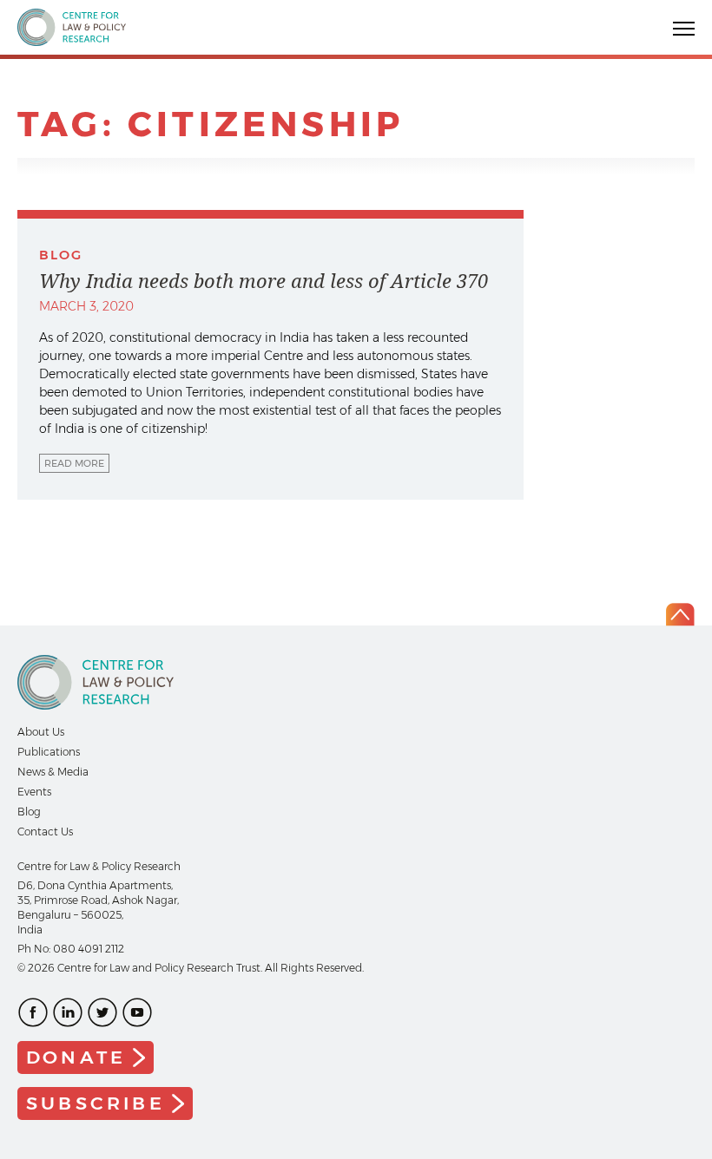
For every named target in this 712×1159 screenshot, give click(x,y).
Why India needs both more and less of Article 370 (263, 281)
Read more (74, 463)
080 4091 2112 (88, 948)
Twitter (102, 1012)
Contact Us (45, 831)
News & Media (53, 771)
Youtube (137, 1012)
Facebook (33, 1012)
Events (34, 791)
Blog (29, 811)
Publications (48, 751)
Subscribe (95, 1103)
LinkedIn (67, 1012)
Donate (76, 1057)
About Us (40, 731)
